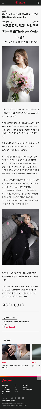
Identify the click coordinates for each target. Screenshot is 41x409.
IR (15, 387)
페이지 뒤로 (39, 378)
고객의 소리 (25, 385)
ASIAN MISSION (6, 391)
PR (15, 385)
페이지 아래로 (39, 375)
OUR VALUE (5, 385)
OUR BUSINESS (6, 389)
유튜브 (19, 398)
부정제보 (25, 387)
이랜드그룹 (21, 2)
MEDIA (16, 391)
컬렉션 (20, 305)
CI (2, 394)
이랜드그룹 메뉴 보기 (2, 2)
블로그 (16, 398)
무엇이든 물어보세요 (27, 389)
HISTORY (4, 387)
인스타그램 (12, 398)
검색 (38, 2)
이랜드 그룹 (7, 380)
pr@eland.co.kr (10, 327)
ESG (16, 389)
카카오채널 (23, 398)
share (36, 22)
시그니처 (12, 305)
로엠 (4, 305)
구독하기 (13, 401)
